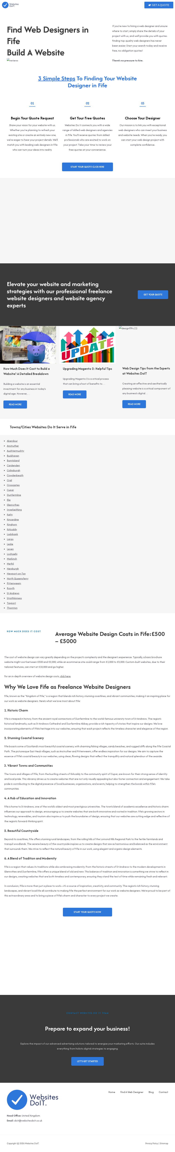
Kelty (10, 514)
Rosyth (11, 588)
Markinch (12, 558)
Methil (10, 563)
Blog (151, 1092)
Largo (10, 539)
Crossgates (13, 485)
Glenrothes (13, 505)
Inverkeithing (14, 509)
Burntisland (13, 460)
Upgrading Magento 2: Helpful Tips (87, 368)
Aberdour (12, 441)
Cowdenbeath (15, 475)
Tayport (11, 603)
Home (111, 1092)
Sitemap (164, 1143)
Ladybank (12, 534)
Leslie (10, 544)
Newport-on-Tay (16, 573)
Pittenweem (14, 583)
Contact (163, 1092)
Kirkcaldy (12, 529)
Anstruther (13, 446)
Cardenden (13, 465)
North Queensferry (17, 578)
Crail (9, 480)
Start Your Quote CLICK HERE (87, 167)
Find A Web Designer (131, 1092)
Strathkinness (14, 598)
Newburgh (13, 568)
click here (65, 676)
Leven (10, 549)
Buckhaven (13, 455)
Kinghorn (12, 524)
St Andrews (13, 593)
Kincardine (13, 519)
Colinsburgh (13, 470)
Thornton (12, 608)
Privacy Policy (151, 1143)
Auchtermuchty (15, 451)
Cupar (10, 490)
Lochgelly (12, 554)
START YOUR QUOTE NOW (87, 912)
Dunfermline (14, 495)
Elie (9, 500)
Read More (15, 404)
